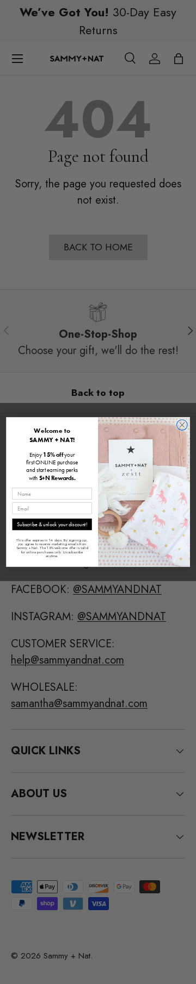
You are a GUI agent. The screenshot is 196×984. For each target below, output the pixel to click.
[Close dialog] (182, 425)
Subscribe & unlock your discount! (52, 524)
